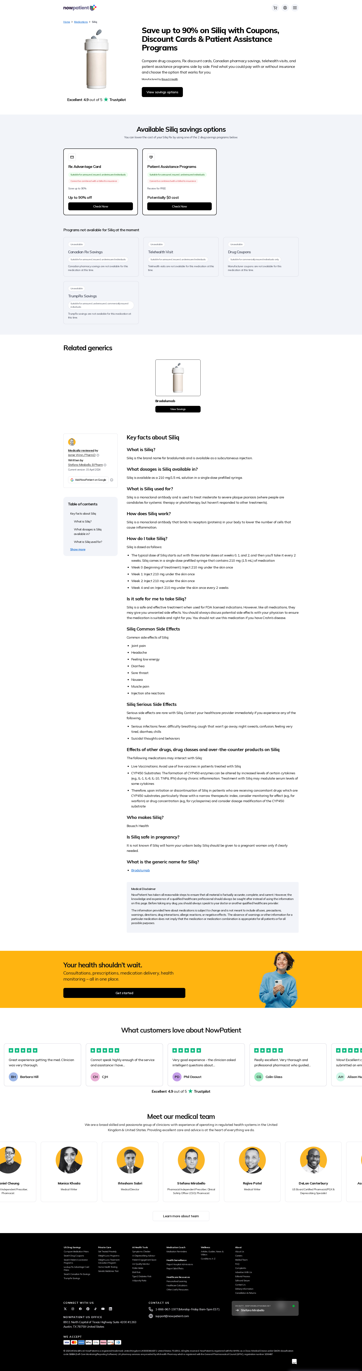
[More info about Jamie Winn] (97, 455)
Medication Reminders (176, 1251)
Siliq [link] (94, 22)
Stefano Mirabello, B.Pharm (85, 465)
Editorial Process (242, 1276)
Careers (238, 1255)
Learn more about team (181, 1216)
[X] (65, 1308)
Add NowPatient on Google (90, 479)
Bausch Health (170, 79)
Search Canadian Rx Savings (77, 1274)
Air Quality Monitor (141, 1263)
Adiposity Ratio (139, 1280)
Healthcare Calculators (176, 1285)
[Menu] (295, 7)
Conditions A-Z (208, 1258)
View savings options (162, 92)
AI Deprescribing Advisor (143, 1255)
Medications (81, 22)
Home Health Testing (107, 1266)
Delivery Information (244, 1288)
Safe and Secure (242, 1280)
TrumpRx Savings (72, 1278)
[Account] (285, 7)
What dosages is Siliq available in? (87, 531)
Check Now (100, 206)
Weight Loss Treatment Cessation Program (109, 1261)
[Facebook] (80, 1308)
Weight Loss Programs (108, 1255)
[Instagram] (72, 1308)
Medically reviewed (81, 450)
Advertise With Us (243, 1272)
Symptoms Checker (141, 1251)
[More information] (111, 479)
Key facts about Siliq (83, 513)
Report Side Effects (174, 1268)
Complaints (240, 1268)
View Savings (178, 409)
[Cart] (275, 7)
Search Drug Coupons (74, 1255)
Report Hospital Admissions (179, 1264)
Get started (124, 993)
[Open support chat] (294, 1361)
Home (66, 22)
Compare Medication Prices (76, 1251)
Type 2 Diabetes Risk (141, 1276)
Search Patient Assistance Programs (75, 1261)
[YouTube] (103, 1308)
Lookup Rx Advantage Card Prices (76, 1268)
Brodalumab (140, 870)
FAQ (237, 1263)
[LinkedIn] (110, 1308)
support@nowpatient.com (172, 1316)
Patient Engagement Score (144, 1259)
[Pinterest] (87, 1308)
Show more (77, 549)
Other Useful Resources (177, 1289)
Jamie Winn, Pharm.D (82, 455)
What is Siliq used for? (88, 542)
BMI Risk (136, 1272)
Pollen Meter (137, 1268)
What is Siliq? (82, 521)
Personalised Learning (176, 1281)
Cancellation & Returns (245, 1292)
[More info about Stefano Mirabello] (105, 465)
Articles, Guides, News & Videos (212, 1253)
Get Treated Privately (107, 1251)
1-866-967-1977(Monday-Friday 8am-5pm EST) (187, 1309)
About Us (239, 1251)
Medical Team (241, 1259)
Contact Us (240, 1284)
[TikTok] (95, 1308)
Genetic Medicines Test (108, 1271)
